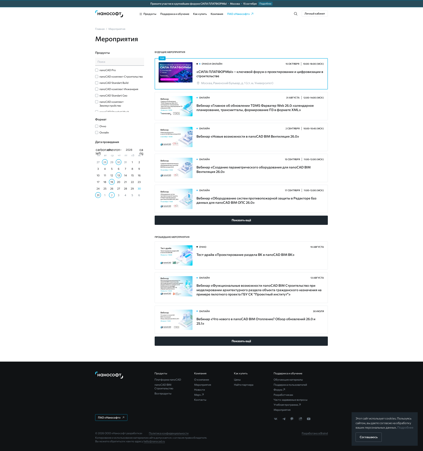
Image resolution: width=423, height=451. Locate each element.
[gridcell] (98, 162)
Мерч (197, 394)
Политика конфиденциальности (169, 433)
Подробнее (405, 427)
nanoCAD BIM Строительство (163, 386)
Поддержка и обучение (174, 13)
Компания (217, 13)
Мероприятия (202, 384)
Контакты (200, 399)
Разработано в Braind (315, 433)
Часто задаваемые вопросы (291, 399)
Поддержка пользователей (290, 384)
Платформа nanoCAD (167, 379)
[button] (296, 14)
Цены (237, 379)
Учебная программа (286, 404)
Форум (278, 389)
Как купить (200, 13)
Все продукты (163, 393)
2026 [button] (129, 149)
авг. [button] (109, 149)
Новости (199, 389)
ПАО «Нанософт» (238, 13)
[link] (109, 13)
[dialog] (119, 173)
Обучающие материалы (288, 379)
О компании (201, 379)
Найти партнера (243, 384)
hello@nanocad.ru (154, 441)
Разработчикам (283, 394)
